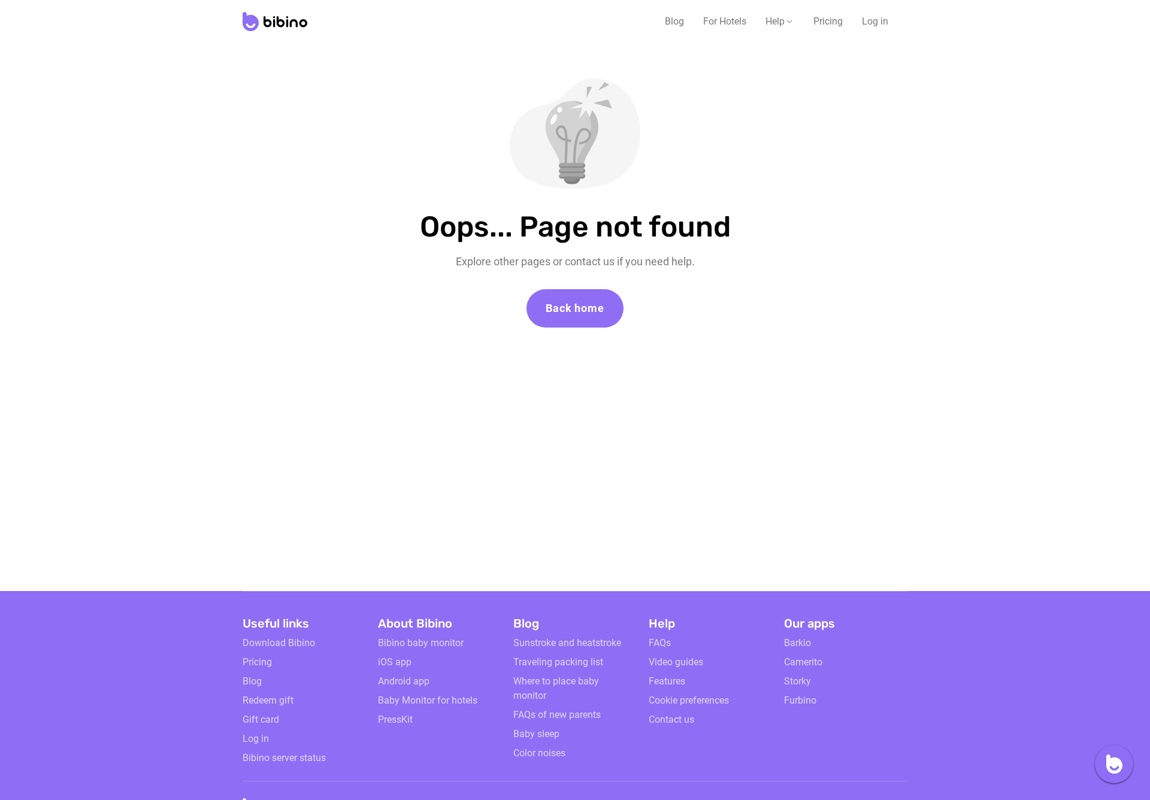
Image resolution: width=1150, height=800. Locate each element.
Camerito (803, 662)
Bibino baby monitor (421, 643)
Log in (875, 21)
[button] (779, 21)
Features (667, 681)
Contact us (671, 719)
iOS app (394, 662)
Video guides (676, 662)
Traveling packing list (558, 662)
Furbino (800, 700)
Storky (797, 681)
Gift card (261, 719)
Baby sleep (536, 734)
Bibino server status (284, 757)
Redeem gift (268, 700)
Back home (575, 308)
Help (775, 21)
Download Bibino (279, 643)
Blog (674, 21)
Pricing (828, 21)
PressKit (395, 719)
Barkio (797, 643)
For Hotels (724, 21)
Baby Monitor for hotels (427, 700)
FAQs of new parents (557, 714)
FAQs (660, 643)
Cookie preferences (689, 700)
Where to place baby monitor (556, 688)
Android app (403, 681)
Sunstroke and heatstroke (567, 643)
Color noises (539, 753)
